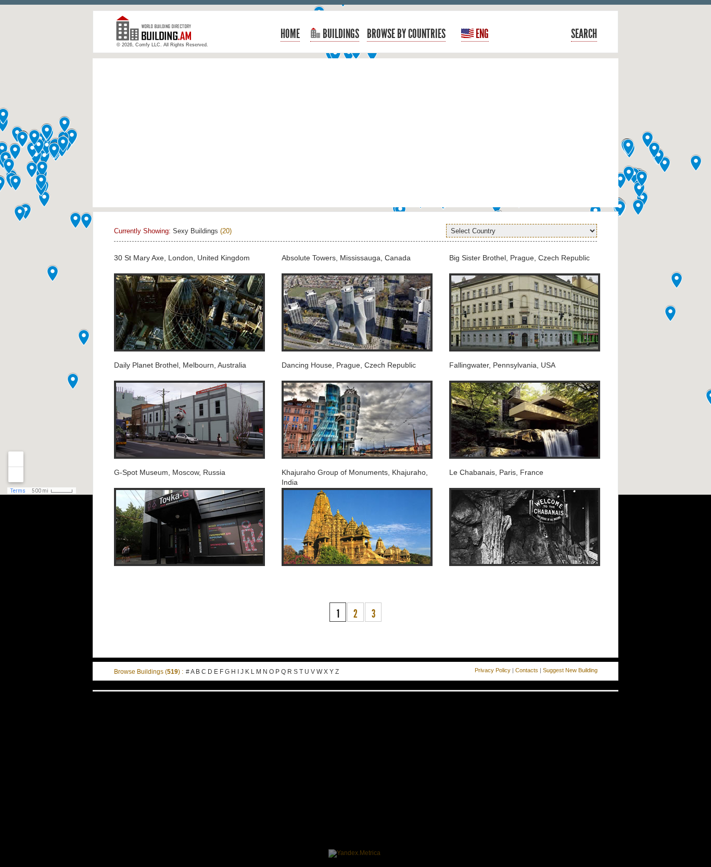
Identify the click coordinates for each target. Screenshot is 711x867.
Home (290, 34)
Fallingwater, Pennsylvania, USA (502, 365)
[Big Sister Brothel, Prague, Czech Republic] (524, 357)
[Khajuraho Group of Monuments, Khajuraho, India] (357, 571)
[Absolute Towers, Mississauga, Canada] (357, 357)
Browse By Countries (406, 34)
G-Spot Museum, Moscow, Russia (169, 472)
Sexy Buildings (195, 231)
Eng (481, 34)
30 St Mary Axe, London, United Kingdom (182, 258)
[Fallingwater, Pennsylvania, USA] (524, 464)
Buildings (340, 34)
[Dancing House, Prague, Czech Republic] (357, 464)
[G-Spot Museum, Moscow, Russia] (189, 571)
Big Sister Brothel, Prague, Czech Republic (519, 258)
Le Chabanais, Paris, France (496, 472)
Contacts (526, 670)
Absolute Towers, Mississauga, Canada (346, 258)
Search (584, 34)
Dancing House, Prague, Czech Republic (349, 365)
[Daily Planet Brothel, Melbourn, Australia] (189, 464)
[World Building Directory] (158, 32)
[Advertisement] (355, 133)
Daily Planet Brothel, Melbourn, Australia (180, 365)
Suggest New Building (570, 670)
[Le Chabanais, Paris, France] (524, 571)
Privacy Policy (493, 670)
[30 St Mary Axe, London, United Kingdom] (189, 357)
